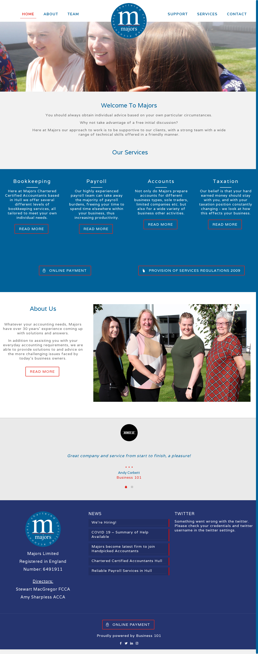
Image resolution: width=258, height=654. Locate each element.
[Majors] (129, 21)
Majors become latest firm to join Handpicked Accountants (123, 553)
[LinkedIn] (132, 648)
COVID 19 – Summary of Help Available (120, 539)
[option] (129, 454)
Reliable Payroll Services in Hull (122, 575)
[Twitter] (126, 648)
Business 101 (148, 640)
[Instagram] (137, 648)
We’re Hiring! (104, 527)
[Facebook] (121, 648)
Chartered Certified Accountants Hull (127, 565)
